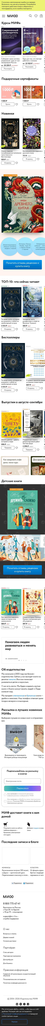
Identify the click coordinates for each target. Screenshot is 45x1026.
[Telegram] (28, 1004)
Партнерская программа (12, 956)
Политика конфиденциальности (14, 983)
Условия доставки (9, 941)
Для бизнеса (7, 963)
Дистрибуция (8, 960)
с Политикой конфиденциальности (15, 1014)
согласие (14, 794)
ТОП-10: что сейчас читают (20, 281)
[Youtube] (17, 1004)
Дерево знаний (8, 937)
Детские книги (11, 481)
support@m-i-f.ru (10, 916)
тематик (12, 679)
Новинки (7, 113)
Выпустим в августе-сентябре (21, 402)
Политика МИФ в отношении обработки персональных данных (23, 802)
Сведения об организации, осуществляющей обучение (19, 975)
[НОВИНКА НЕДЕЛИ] (22, 510)
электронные (19, 695)
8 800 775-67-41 (11, 903)
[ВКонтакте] (20, 1004)
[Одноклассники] (24, 1004)
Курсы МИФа (10, 23)
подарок (36, 828)
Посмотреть (8, 69)
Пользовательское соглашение (14, 979)
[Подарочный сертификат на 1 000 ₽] (11, 91)
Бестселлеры (10, 337)
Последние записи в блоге (20, 842)
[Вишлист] (36, 16)
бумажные (31, 695)
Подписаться (22, 788)
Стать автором (8, 952)
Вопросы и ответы (9, 934)
